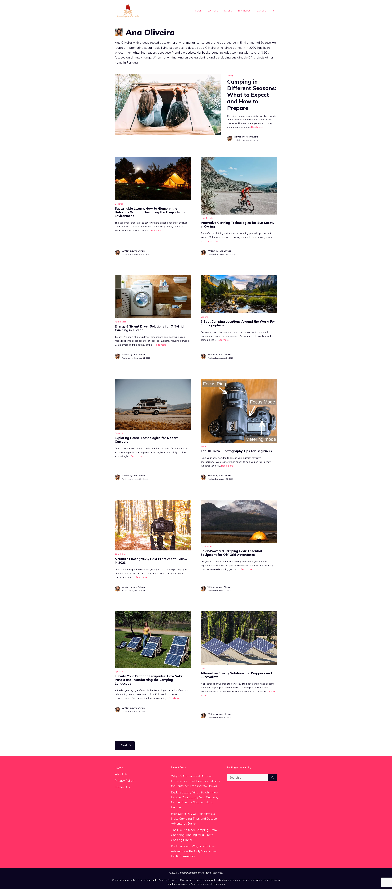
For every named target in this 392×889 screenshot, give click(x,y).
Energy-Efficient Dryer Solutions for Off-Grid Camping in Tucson (149, 328)
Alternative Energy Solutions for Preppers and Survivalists (236, 675)
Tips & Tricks (207, 218)
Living (230, 75)
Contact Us (122, 787)
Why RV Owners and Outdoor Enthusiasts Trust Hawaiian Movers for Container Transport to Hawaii (195, 781)
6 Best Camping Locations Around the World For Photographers (238, 323)
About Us (121, 774)
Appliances (120, 321)
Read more (257, 127)
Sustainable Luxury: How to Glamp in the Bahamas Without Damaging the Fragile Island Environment (150, 212)
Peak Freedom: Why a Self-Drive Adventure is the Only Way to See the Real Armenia (194, 851)
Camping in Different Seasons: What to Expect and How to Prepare (251, 94)
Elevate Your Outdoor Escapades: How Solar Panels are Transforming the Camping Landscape (149, 679)
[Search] (272, 778)
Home (198, 10)
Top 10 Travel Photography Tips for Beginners (236, 451)
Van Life (261, 10)
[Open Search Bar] (273, 10)
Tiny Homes (244, 10)
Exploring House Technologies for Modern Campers (147, 439)
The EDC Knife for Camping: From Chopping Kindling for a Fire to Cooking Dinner (194, 835)
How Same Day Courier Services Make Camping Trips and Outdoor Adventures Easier (194, 818)
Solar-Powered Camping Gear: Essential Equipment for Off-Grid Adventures (231, 553)
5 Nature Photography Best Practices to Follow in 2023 (151, 561)
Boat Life (213, 10)
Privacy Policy (124, 780)
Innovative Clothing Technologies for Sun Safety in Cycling (237, 224)
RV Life (228, 10)
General (119, 203)
